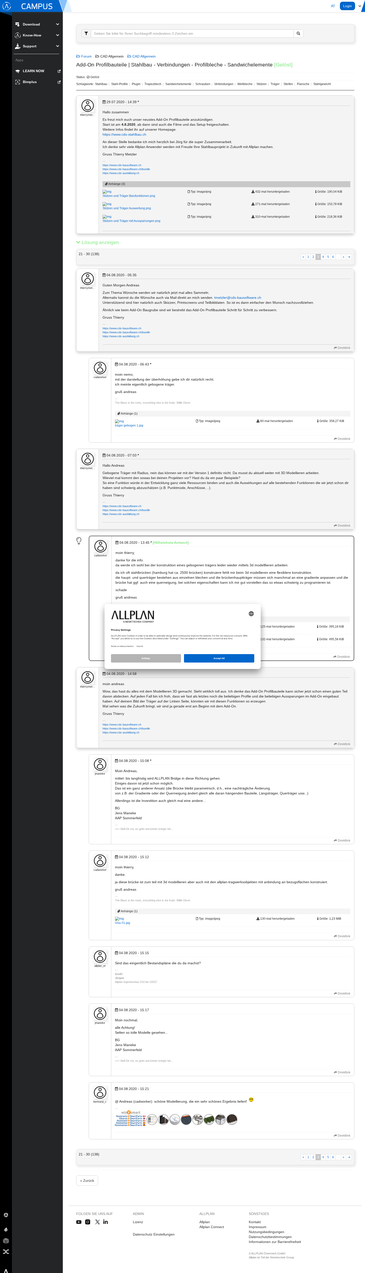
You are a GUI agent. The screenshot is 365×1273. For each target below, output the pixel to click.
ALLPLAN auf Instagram (88, 1222)
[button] (333, 6)
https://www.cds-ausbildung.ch (121, 173)
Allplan (204, 1222)
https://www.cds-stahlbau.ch (124, 134)
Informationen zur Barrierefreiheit (275, 1242)
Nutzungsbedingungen (266, 1232)
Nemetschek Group (282, 1257)
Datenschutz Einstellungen (154, 1234)
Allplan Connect (211, 1227)
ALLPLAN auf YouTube (78, 1222)
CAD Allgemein (143, 56)
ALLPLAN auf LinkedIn (105, 1222)
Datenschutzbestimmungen (270, 1237)
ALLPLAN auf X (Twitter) (97, 1222)
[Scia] (6, 1230)
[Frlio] (6, 1241)
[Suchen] (298, 33)
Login (347, 6)
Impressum (257, 1227)
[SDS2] (6, 1215)
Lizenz (138, 1222)
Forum (86, 56)
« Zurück (87, 1180)
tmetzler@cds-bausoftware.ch (237, 298)
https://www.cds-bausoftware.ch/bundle (126, 169)
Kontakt (255, 1222)
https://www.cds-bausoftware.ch (122, 165)
